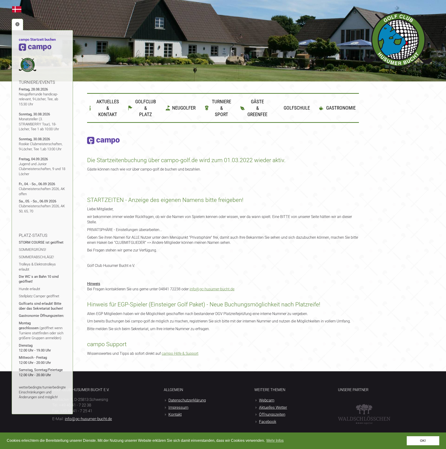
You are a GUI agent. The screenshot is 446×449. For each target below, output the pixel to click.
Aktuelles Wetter (273, 407)
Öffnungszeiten (272, 414)
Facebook (267, 421)
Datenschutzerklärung (187, 400)
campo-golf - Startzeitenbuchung (16, 9)
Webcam (266, 400)
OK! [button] (423, 440)
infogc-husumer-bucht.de (212, 289)
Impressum (178, 407)
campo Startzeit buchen (37, 39)
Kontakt (175, 414)
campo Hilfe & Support (180, 353)
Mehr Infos (275, 440)
